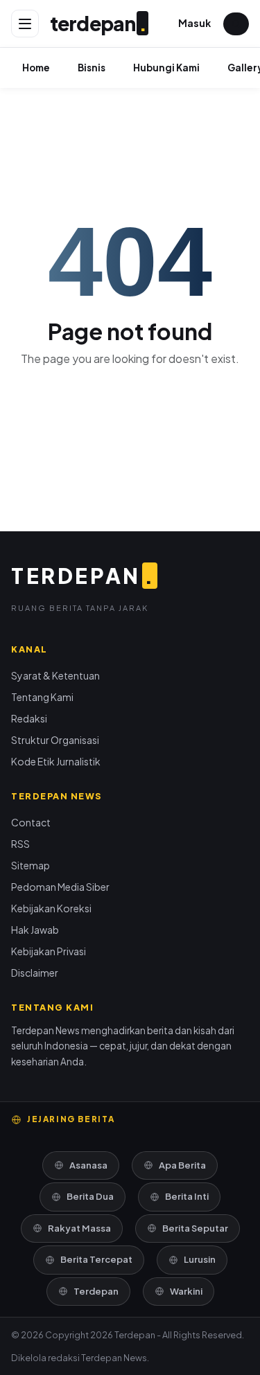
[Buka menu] (25, 23)
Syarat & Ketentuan (55, 675)
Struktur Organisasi (55, 740)
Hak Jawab (35, 929)
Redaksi (29, 718)
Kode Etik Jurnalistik (56, 761)
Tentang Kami (42, 697)
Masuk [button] (194, 23)
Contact (31, 822)
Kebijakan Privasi (48, 951)
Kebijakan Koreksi (51, 908)
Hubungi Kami (166, 67)
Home (36, 67)
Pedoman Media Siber (60, 886)
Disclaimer (34, 972)
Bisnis (91, 67)
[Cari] (236, 23)
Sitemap (30, 865)
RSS (20, 843)
